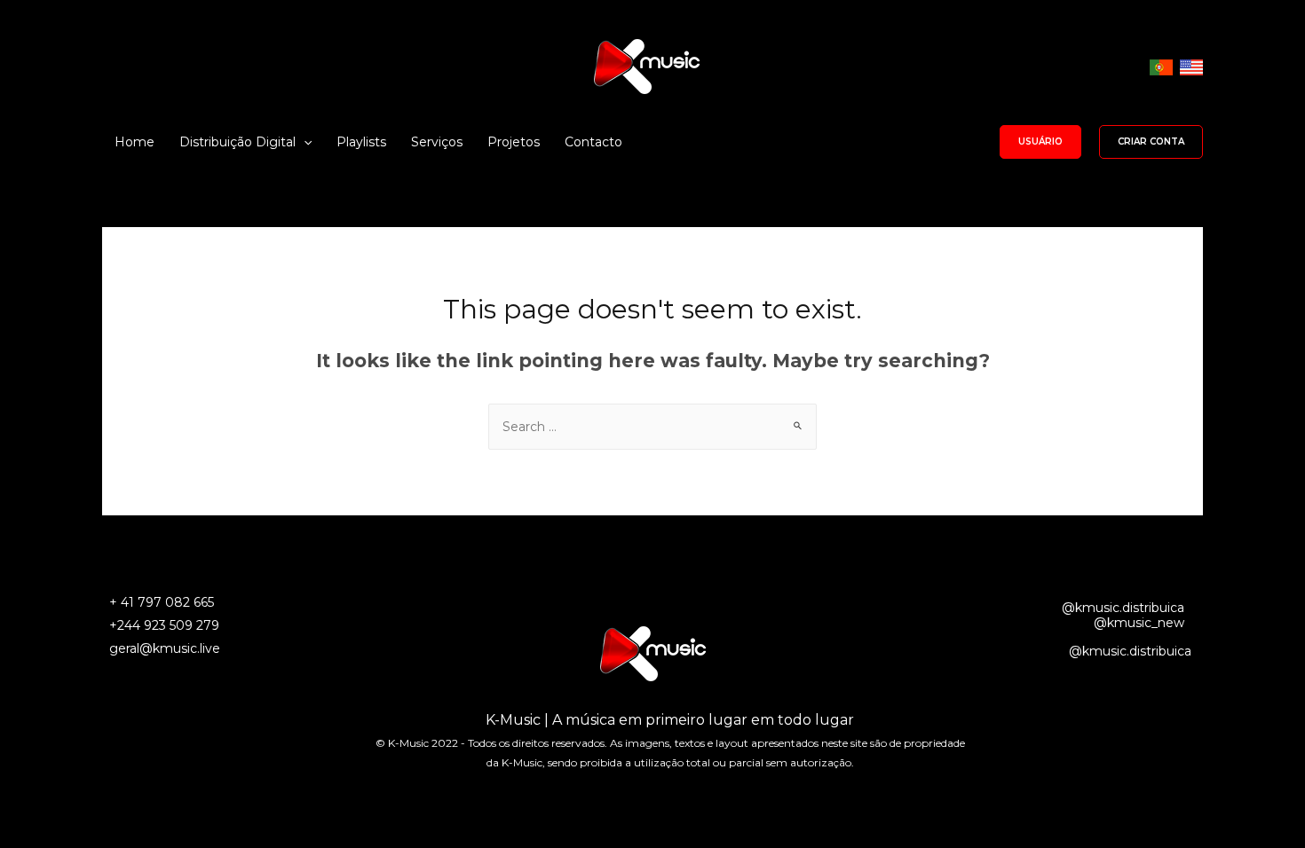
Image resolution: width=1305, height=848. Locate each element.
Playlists (361, 142)
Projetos (513, 142)
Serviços (437, 142)
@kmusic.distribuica (1123, 608)
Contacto (593, 142)
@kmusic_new (1139, 623)
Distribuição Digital (237, 142)
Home (134, 142)
